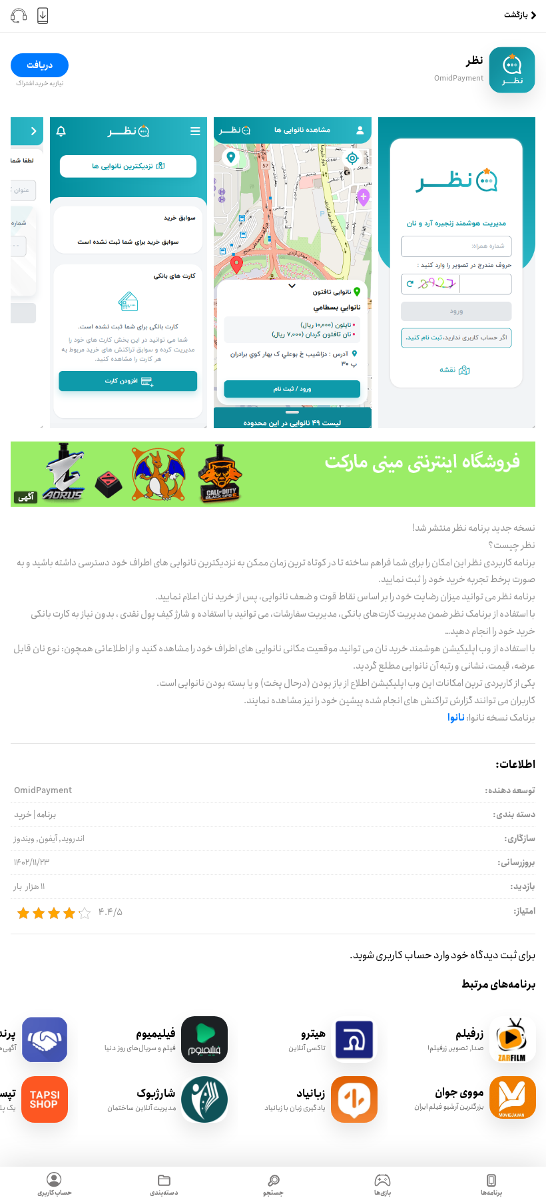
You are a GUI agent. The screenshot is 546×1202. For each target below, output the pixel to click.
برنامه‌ (46, 814)
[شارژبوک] (204, 1119)
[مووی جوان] (512, 1115)
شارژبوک (156, 1093)
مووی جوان (459, 1092)
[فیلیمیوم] (204, 1060)
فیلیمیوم (156, 1034)
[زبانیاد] (354, 1119)
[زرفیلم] (512, 1060)
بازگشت (516, 15)
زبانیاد (311, 1093)
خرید (23, 814)
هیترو (313, 1034)
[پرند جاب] (44, 1060)
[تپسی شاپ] (44, 1119)
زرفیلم (469, 1034)
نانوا (456, 718)
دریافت (40, 65)
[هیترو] (354, 1060)
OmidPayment (458, 79)
